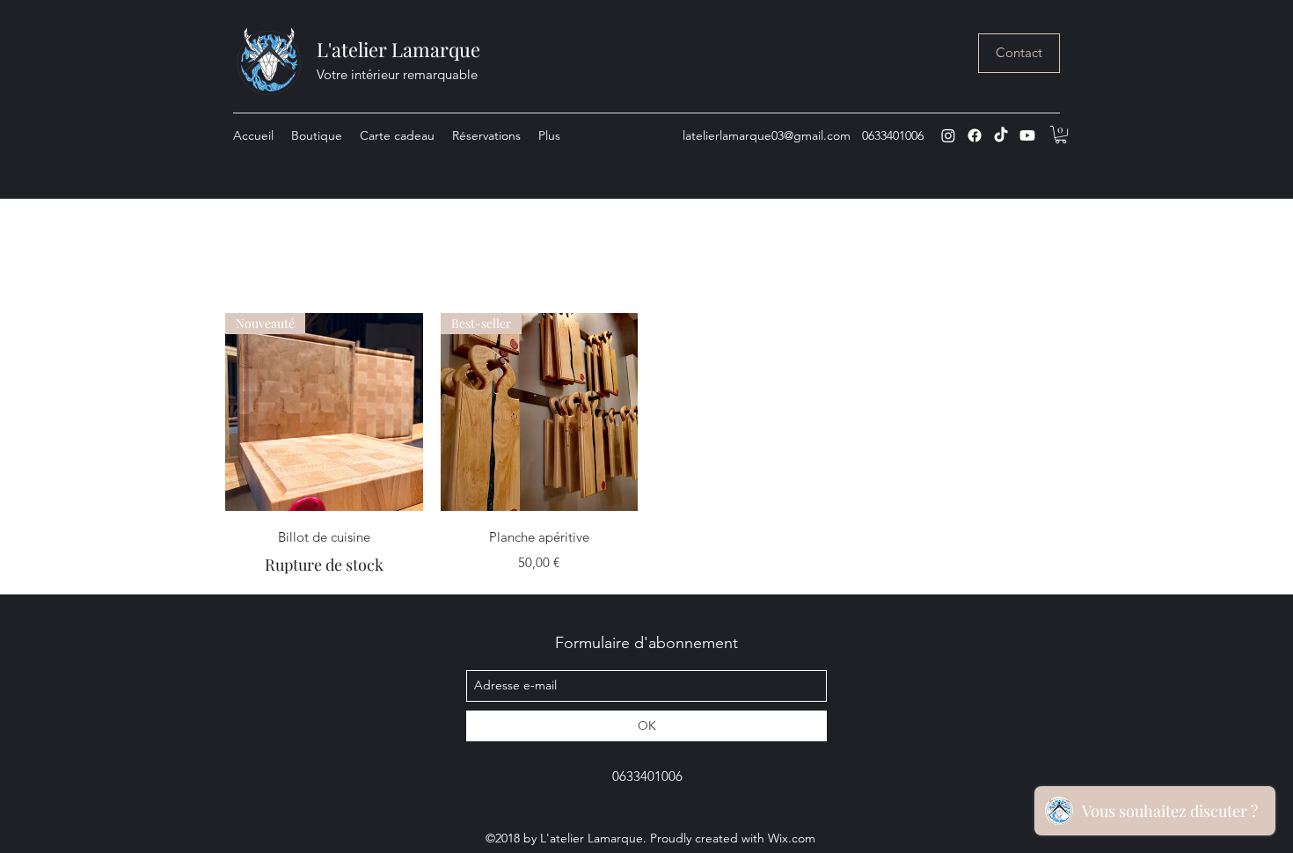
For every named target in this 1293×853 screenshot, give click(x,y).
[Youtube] (1027, 135)
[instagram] (948, 135)
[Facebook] (974, 135)
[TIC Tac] (1001, 135)
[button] (1060, 134)
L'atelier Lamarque (398, 49)
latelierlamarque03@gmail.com (767, 135)
